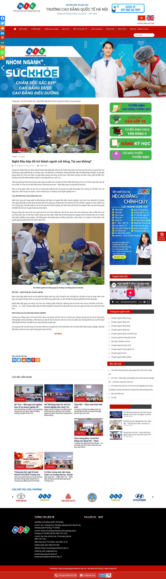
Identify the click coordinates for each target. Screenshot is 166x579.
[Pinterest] (33, 360)
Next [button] (163, 68)
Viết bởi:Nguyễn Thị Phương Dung (24, 166)
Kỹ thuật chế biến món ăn (120, 341)
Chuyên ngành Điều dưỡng (121, 357)
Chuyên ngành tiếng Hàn (120, 330)
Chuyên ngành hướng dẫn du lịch (123, 338)
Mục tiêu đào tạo (117, 394)
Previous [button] (3, 68)
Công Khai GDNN (51, 29)
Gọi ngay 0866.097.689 (67, 575)
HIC (98, 320)
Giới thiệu (23, 29)
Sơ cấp (113, 397)
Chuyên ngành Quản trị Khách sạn (124, 334)
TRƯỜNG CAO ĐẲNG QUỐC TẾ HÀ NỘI (77, 9)
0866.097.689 (148, 23)
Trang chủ (15, 101)
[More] (38, 360)
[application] (131, 293)
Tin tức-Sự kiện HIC (28, 101)
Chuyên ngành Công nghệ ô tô (122, 349)
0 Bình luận (43, 166)
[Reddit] (24, 360)
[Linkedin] (28, 360)
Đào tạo (65, 29)
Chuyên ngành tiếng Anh (120, 322)
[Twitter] (19, 360)
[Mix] (2, 47)
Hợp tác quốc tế (80, 29)
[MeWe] (2, 42)
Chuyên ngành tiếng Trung (121, 318)
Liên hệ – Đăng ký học (139, 29)
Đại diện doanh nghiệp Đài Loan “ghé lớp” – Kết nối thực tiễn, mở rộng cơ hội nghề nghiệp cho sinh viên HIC (137, 423)
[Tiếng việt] (141, 18)
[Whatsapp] (2, 52)
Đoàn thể (110, 29)
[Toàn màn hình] (148, 302)
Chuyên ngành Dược (119, 353)
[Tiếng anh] (150, 18)
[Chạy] (113, 302)
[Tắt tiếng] (144, 302)
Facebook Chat (89, 575)
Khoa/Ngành (96, 29)
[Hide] (1, 62)
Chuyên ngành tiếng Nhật (120, 326)
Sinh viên (122, 29)
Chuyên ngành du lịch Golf (121, 345)
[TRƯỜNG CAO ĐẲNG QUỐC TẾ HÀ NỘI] (15, 29)
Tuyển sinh (35, 29)
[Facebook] (14, 360)
